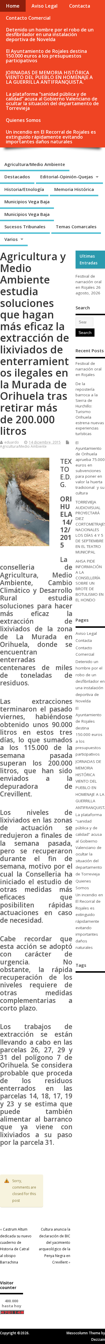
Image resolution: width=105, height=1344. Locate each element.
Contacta (79, 6)
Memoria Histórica (74, 189)
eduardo (11, 442)
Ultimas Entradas (88, 259)
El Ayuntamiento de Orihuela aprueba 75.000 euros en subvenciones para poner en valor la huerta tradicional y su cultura (90, 467)
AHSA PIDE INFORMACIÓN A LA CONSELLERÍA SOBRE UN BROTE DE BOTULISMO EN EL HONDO (90, 580)
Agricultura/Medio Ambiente (34, 164)
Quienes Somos (23, 120)
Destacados (17, 176)
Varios (11, 239)
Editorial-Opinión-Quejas (66, 176)
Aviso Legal (44, 6)
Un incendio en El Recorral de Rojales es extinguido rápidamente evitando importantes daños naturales (51, 137)
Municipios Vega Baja (27, 201)
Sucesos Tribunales (25, 226)
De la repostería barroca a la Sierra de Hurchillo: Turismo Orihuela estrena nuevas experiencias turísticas (90, 408)
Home (13, 6)
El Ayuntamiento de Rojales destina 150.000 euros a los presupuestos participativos (46, 56)
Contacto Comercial (28, 18)
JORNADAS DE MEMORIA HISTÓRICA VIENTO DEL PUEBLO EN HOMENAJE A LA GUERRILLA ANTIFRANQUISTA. (49, 77)
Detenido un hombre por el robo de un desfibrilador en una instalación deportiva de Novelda (50, 34)
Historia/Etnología (24, 189)
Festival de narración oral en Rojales (89, 282)
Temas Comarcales (76, 226)
